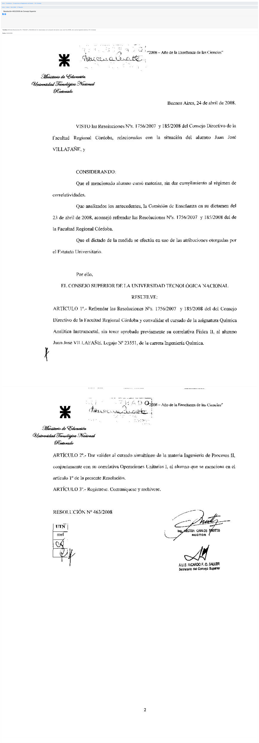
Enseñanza (9, 3)
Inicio (3, 3)
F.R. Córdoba (38, 3)
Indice (7, 7)
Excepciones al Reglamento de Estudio (23, 3)
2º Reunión (20, 7)
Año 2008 (13, 7)
